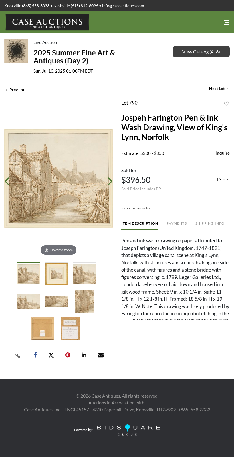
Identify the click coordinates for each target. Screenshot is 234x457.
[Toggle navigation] (226, 22)
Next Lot (217, 88)
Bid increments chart (136, 208)
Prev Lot (16, 89)
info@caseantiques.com (123, 5)
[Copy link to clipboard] (18, 355)
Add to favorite (226, 104)
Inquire (222, 152)
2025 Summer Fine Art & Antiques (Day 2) (74, 56)
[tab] (139, 225)
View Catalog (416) (201, 51)
